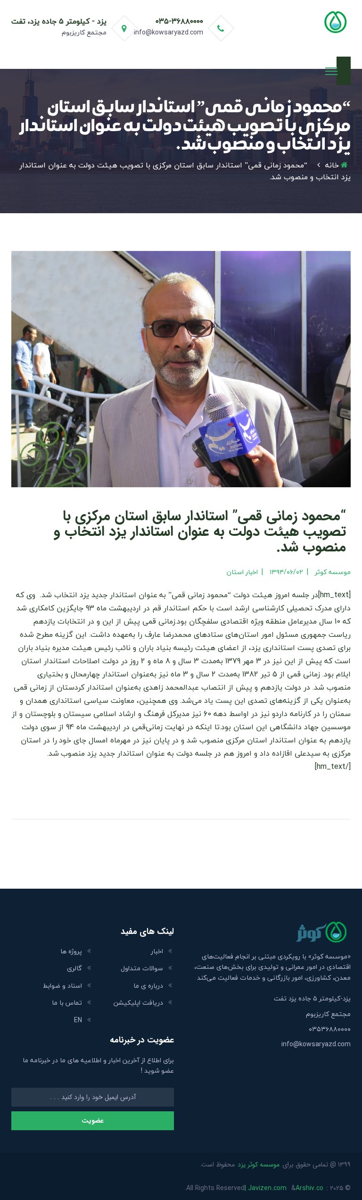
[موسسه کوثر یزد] (299, 21)
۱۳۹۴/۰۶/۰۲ (286, 572)
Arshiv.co (309, 1188)
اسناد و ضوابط (62, 986)
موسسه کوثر (333, 572)
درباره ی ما (148, 986)
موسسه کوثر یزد (259, 1164)
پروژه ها (71, 951)
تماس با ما (67, 1002)
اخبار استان (242, 572)
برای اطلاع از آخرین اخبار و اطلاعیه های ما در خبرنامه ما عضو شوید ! (98, 1065)
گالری (74, 968)
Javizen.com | (266, 1188)
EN (78, 1020)
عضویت (93, 1121)
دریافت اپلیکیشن (138, 1002)
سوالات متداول (142, 968)
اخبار (157, 951)
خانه (332, 165)
